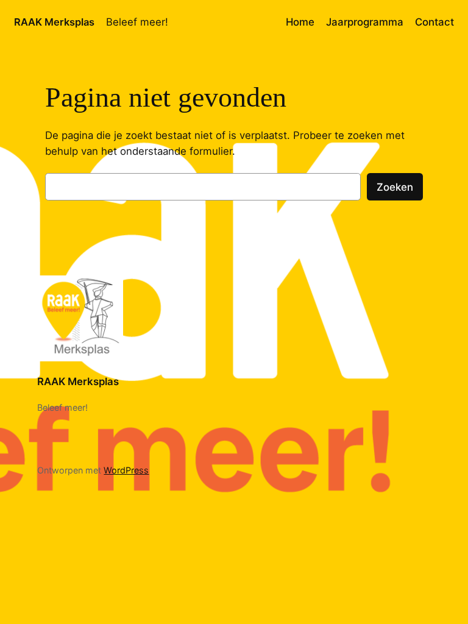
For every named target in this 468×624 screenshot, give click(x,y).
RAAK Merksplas (54, 22)
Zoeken (395, 187)
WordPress (126, 470)
